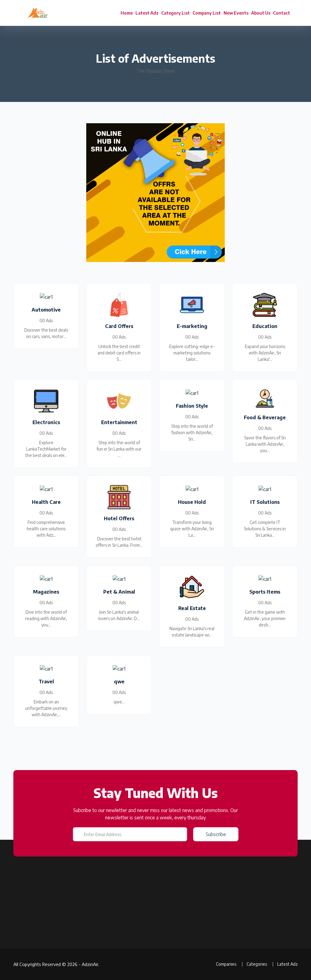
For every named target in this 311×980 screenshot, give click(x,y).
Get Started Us (100, 963)
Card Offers (194, 945)
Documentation (101, 941)
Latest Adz (147, 13)
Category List (175, 13)
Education (193, 923)
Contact (281, 13)
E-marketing (195, 966)
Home (127, 13)
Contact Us (97, 973)
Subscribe (216, 834)
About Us (260, 13)
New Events (236, 13)
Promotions (146, 955)
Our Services (98, 952)
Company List (207, 13)
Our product (98, 931)
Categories (145, 945)
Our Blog (143, 966)
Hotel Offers (195, 934)
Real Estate (194, 955)
